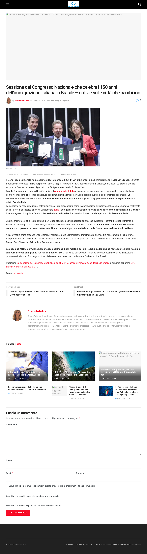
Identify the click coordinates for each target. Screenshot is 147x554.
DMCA (97, 545)
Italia (56, 209)
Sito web (80, 473)
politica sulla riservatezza (130, 545)
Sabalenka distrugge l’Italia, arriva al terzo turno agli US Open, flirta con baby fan (119, 372)
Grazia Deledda (22, 100)
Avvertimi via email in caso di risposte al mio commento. (33, 496)
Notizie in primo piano (59, 100)
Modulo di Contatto (84, 545)
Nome (10, 460)
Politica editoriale (110, 545)
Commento (12, 424)
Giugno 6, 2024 (40, 100)
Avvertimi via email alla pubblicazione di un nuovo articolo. (34, 505)
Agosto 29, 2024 (62, 378)
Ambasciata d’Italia (64, 191)
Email (9, 473)
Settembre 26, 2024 (17, 378)
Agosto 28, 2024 (77, 398)
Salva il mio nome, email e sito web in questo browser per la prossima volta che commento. (52, 486)
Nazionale (18, 273)
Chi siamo (69, 545)
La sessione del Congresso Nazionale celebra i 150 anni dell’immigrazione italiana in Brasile (63, 263)
